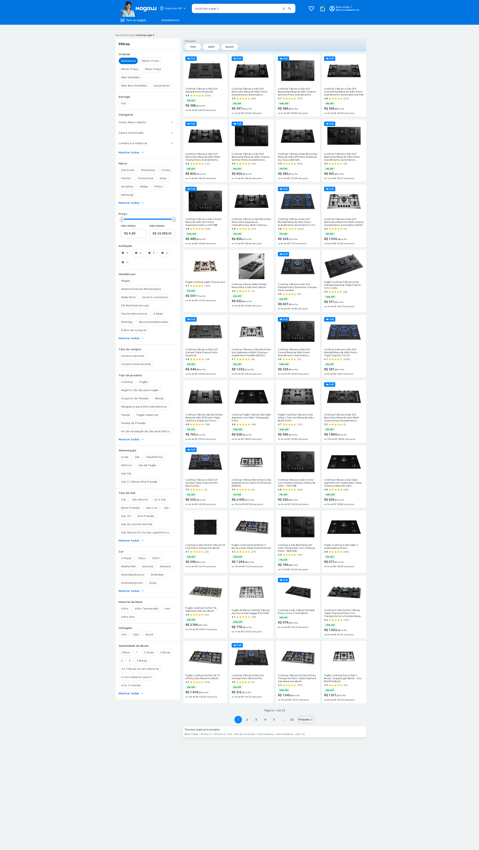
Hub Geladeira (284, 734)
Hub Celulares (266, 734)
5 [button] (274, 719)
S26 (230, 734)
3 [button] (256, 719)
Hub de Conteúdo (244, 734)
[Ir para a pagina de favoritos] (311, 8)
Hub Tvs (300, 734)
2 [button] (247, 719)
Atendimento (170, 20)
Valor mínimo (128, 226)
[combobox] (243, 8)
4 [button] (265, 719)
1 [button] (238, 719)
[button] (284, 9)
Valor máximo (157, 226)
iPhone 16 (219, 734)
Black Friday (191, 734)
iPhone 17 (206, 734)
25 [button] (292, 719)
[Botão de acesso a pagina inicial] (138, 8)
